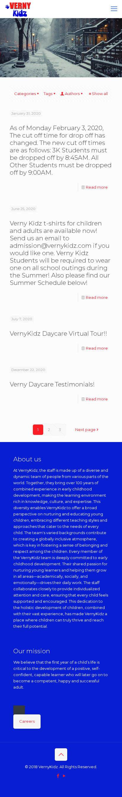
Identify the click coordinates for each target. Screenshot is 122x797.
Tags (48, 93)
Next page (85, 429)
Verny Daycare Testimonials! (52, 384)
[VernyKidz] (18, 8)
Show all (100, 93)
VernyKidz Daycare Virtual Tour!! (58, 333)
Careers (27, 721)
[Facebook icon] (58, 776)
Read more (97, 187)
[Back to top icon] (61, 754)
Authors (72, 93)
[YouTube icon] (64, 776)
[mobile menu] (114, 9)
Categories (25, 93)
